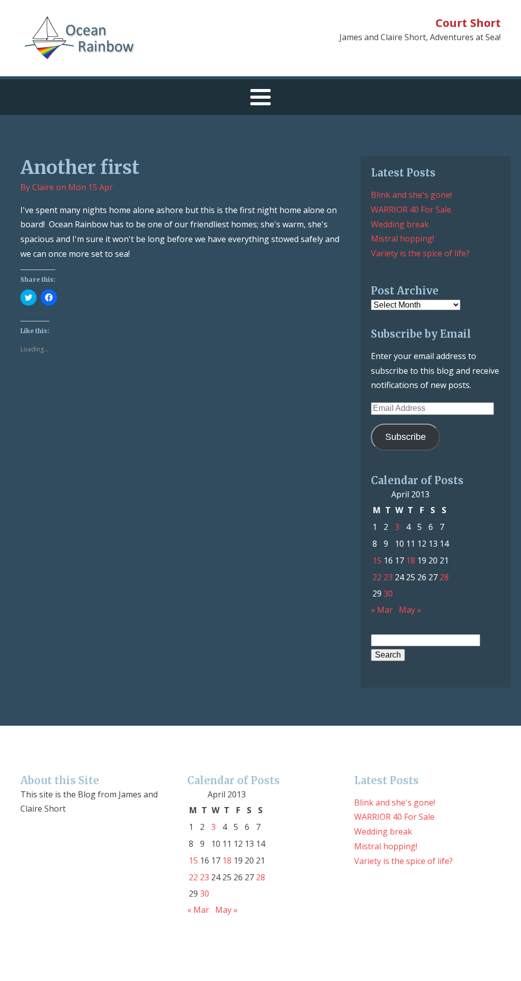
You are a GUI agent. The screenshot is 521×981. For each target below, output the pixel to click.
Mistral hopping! (402, 238)
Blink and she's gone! (411, 194)
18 (410, 560)
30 (388, 593)
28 (444, 577)
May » (410, 609)
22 (377, 577)
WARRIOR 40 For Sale (411, 209)
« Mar (382, 609)
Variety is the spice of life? (420, 253)
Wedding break (400, 224)
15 (377, 560)
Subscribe (405, 437)
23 (388, 577)
